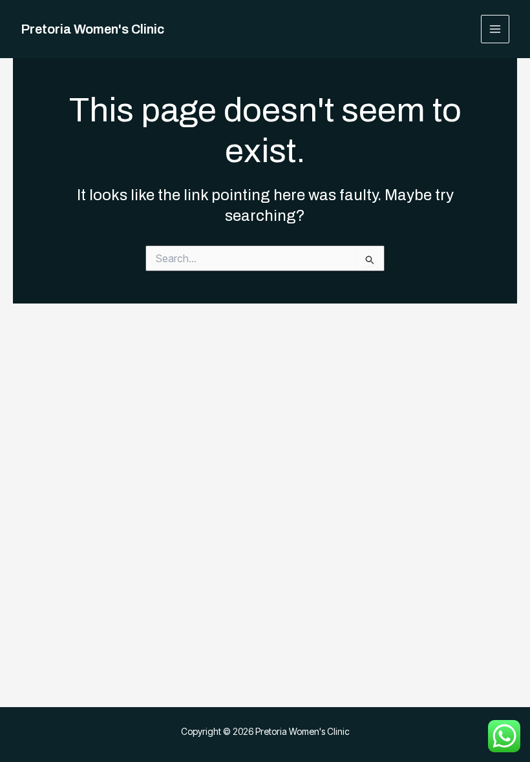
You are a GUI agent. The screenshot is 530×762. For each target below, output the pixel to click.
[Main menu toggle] (495, 29)
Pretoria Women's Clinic (92, 29)
